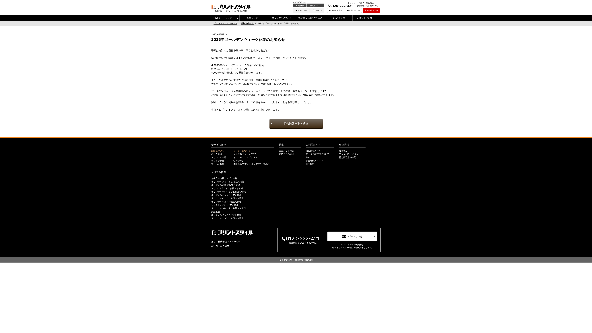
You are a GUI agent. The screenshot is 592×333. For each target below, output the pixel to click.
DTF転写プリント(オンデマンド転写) (251, 164)
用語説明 (215, 211)
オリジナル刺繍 (218, 157)
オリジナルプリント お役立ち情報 (227, 181)
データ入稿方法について (317, 154)
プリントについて (242, 151)
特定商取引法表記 (347, 157)
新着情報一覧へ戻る (296, 123)
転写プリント (239, 161)
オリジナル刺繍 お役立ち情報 (225, 185)
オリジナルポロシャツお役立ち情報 (228, 191)
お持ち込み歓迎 (286, 154)
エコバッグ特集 (286, 151)
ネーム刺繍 (216, 154)
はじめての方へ (313, 151)
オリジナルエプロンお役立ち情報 (227, 218)
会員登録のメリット (315, 161)
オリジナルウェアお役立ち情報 (226, 201)
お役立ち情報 (218, 172)
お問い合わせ (354, 10)
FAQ (308, 157)
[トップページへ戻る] (231, 6)
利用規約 (310, 164)
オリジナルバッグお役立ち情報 (226, 195)
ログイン (318, 10)
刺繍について (217, 151)
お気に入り (302, 10)
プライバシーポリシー (350, 154)
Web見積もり (372, 10)
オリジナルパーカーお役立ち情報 (227, 198)
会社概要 (343, 151)
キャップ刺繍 (217, 161)
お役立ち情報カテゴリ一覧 (224, 178)
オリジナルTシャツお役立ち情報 (227, 188)
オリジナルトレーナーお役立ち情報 (228, 208)
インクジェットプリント (245, 157)
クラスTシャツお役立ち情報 (224, 205)
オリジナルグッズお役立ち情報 (226, 215)
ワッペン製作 (217, 164)
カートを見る (336, 10)
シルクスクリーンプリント (246, 154)
